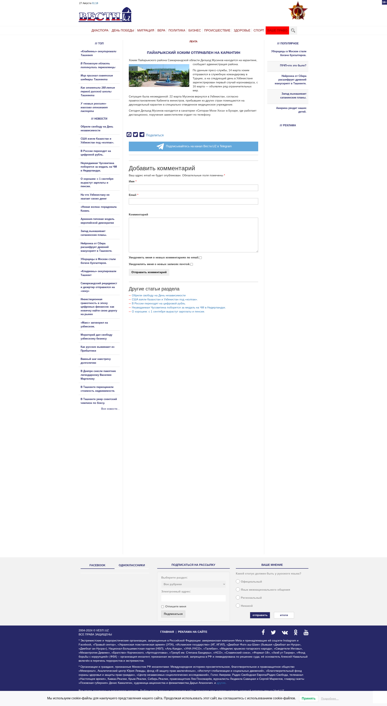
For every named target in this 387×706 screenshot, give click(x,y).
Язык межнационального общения (265, 589)
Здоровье (242, 30)
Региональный (251, 597)
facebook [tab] (97, 565)
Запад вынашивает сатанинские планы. (293, 95)
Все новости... (110, 408)
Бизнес (194, 30)
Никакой (247, 605)
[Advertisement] (103, 454)
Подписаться (173, 613)
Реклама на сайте (192, 631)
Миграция (145, 30)
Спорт (259, 30)
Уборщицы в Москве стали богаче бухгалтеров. (288, 53)
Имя (131, 181)
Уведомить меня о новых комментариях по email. (164, 257)
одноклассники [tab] (132, 565)
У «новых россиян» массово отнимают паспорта (94, 107)
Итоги (284, 615)
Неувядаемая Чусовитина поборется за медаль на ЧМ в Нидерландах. (179, 307)
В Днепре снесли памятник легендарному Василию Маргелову (98, 375)
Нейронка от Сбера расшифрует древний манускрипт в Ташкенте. (96, 247)
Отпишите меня (175, 606)
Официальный (251, 581)
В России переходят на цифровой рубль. (159, 303)
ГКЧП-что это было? (293, 65)
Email (132, 194)
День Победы (123, 30)
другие (221, 682)
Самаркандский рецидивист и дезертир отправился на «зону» (99, 287)
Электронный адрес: (176, 591)
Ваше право (277, 30)
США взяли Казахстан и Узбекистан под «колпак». (165, 299)
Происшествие (217, 30)
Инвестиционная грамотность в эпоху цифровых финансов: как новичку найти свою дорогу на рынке (99, 307)
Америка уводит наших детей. (291, 110)
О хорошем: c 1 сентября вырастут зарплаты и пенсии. (168, 311)
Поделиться (155, 135)
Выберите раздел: (174, 577)
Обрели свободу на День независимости (159, 295)
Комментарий (138, 214)
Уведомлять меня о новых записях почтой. (159, 264)
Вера (161, 30)
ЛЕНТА (193, 41)
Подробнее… (330, 698)
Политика (177, 30)
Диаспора (100, 30)
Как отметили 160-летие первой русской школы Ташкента (98, 91)
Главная (167, 631)
